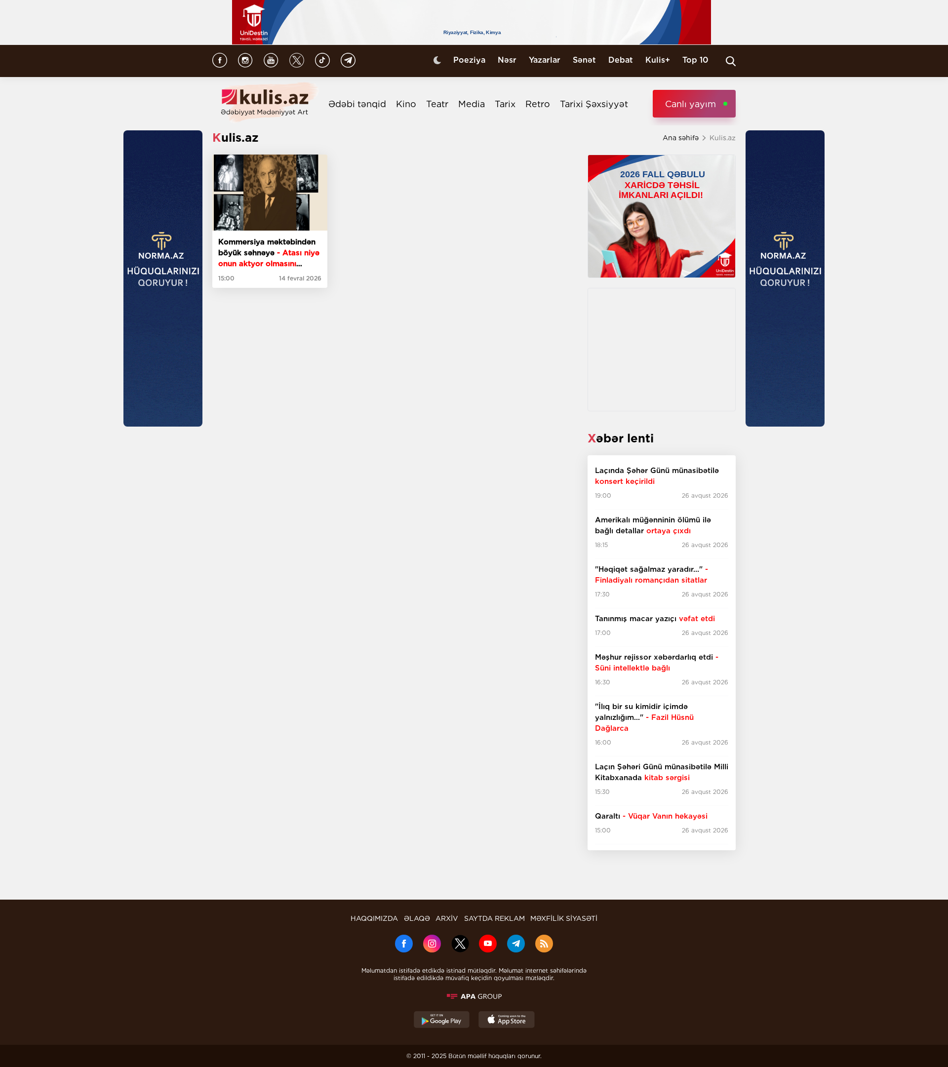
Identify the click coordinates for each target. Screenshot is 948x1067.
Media (471, 104)
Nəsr (507, 60)
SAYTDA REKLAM (494, 918)
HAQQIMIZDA (374, 918)
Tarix (505, 104)
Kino (406, 104)
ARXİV (446, 918)
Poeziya (469, 60)
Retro (537, 104)
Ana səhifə (681, 138)
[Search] (731, 61)
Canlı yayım (690, 104)
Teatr (437, 104)
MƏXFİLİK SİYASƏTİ (563, 918)
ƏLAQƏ (417, 918)
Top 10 (695, 60)
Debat (620, 60)
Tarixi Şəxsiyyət (594, 104)
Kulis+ (657, 60)
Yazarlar (544, 60)
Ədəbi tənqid (357, 104)
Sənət (584, 60)
